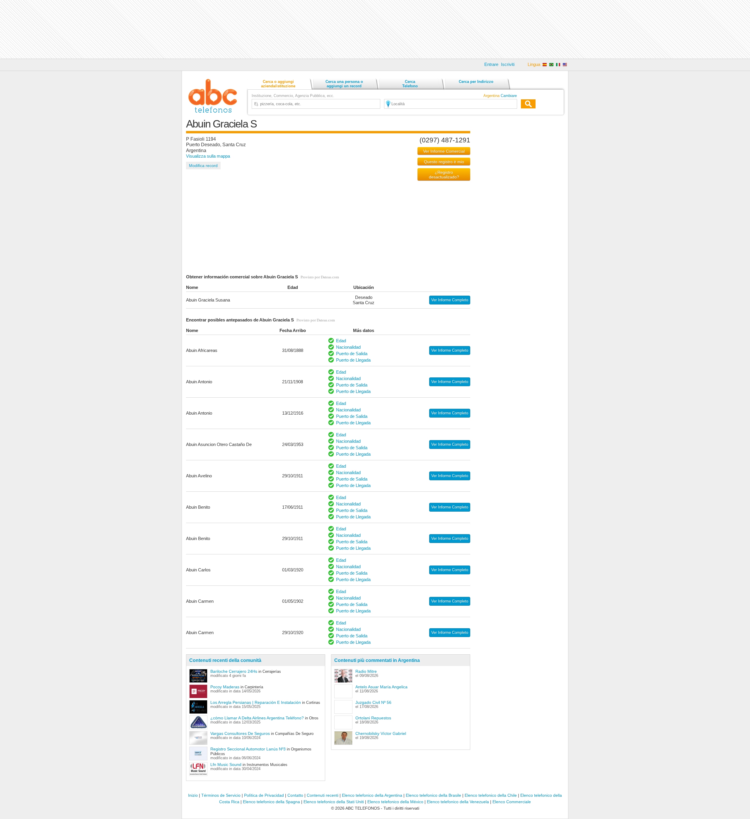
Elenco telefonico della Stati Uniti (334, 801)
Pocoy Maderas (224, 687)
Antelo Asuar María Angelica (381, 687)
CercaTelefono (410, 83)
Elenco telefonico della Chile (491, 795)
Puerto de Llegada (353, 359)
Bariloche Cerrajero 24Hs (233, 671)
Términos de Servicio (221, 795)
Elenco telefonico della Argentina (372, 795)
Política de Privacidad (264, 795)
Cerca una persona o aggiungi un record (344, 83)
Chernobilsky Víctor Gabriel (380, 733)
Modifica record (203, 165)
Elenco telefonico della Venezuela (458, 801)
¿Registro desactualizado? (444, 174)
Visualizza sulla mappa (208, 156)
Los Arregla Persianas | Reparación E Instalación (255, 702)
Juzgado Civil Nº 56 (373, 702)
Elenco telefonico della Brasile (433, 795)
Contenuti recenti (322, 795)
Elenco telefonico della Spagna (271, 801)
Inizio (193, 795)
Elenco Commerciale (511, 801)
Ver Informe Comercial (444, 151)
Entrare (491, 64)
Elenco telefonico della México (395, 801)
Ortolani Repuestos (373, 718)
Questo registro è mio (444, 161)
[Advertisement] (375, 29)
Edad (341, 340)
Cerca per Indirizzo (476, 81)
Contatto (295, 795)
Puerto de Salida (351, 353)
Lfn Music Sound (225, 764)
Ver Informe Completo (449, 300)
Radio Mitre (366, 671)
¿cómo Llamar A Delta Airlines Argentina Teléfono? (257, 718)
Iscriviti (507, 64)
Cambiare (509, 95)
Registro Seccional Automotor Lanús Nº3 (248, 749)
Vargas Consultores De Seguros (240, 733)
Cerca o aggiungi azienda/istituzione (278, 83)
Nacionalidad (348, 347)
